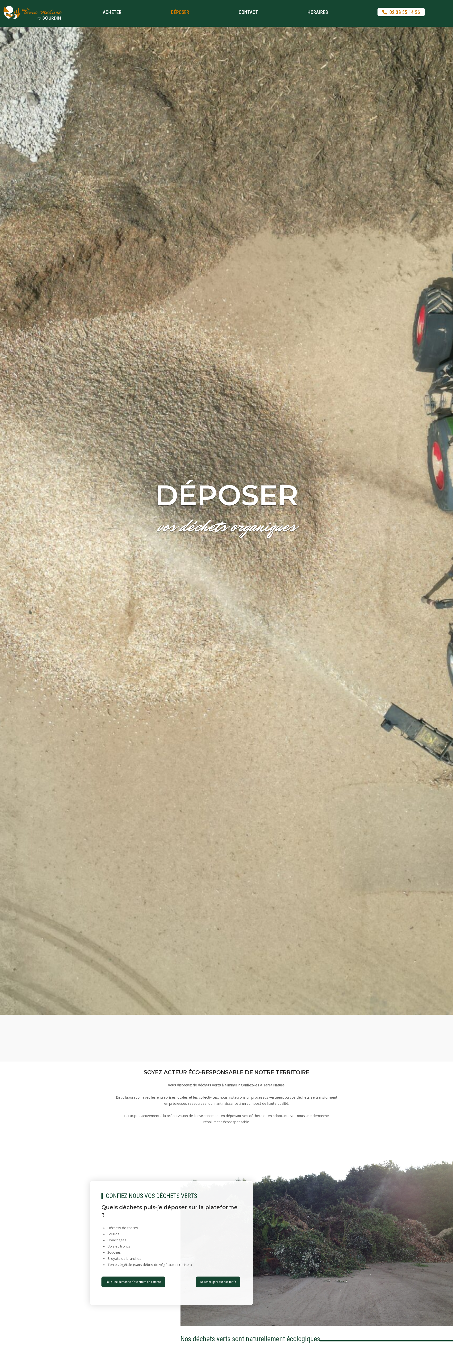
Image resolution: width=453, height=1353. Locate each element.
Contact (248, 12)
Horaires (318, 12)
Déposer (180, 12)
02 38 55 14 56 (405, 12)
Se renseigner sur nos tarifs (218, 1282)
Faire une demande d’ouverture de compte (133, 1282)
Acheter (112, 12)
